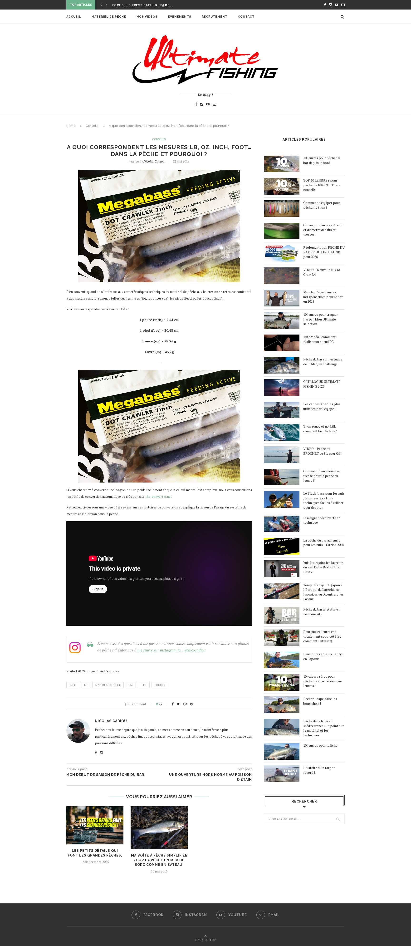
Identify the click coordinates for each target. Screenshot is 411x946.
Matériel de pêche (109, 16)
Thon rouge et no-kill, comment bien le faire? (320, 428)
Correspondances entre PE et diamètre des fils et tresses (323, 229)
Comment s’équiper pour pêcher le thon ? (321, 205)
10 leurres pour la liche (320, 745)
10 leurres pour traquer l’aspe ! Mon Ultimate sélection (320, 319)
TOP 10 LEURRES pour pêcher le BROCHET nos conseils (321, 185)
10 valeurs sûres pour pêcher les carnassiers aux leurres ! (322, 681)
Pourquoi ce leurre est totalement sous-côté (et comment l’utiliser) (322, 636)
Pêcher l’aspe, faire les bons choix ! (320, 701)
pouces (160, 685)
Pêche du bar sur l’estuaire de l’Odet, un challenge (322, 361)
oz (131, 685)
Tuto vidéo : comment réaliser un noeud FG (319, 339)
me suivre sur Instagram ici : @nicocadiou (171, 650)
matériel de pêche (108, 685)
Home (71, 126)
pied (144, 685)
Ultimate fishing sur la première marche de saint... (161, 5)
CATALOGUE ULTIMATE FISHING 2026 (322, 384)
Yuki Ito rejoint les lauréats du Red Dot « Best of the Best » (323, 567)
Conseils (92, 126)
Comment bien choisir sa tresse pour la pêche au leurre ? (321, 476)
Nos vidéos (147, 16)
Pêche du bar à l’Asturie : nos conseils (321, 611)
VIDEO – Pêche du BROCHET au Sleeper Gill (322, 451)
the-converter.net (158, 496)
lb (85, 685)
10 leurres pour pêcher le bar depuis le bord (322, 160)
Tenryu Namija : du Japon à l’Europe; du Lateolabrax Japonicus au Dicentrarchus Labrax (323, 592)
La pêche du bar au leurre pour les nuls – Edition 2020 (323, 542)
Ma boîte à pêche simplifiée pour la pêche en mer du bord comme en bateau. (159, 860)
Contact (246, 16)
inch (72, 685)
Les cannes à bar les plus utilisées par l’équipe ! (321, 406)
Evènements (179, 16)
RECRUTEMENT (214, 16)
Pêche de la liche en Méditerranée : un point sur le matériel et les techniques (323, 728)
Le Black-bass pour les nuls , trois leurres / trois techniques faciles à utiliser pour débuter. (324, 500)
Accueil (73, 16)
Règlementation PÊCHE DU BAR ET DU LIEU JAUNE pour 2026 (324, 252)
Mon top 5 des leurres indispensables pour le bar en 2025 (323, 297)
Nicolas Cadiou (154, 161)
